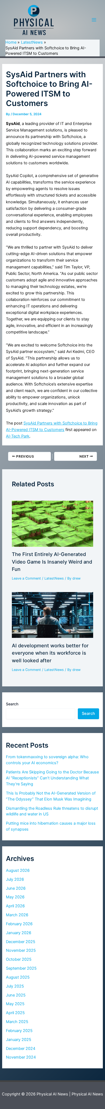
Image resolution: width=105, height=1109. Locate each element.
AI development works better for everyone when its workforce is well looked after (50, 652)
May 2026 (15, 897)
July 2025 (15, 986)
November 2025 (21, 950)
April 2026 (15, 906)
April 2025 (15, 1012)
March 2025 (17, 1021)
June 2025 (16, 995)
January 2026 (18, 932)
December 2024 (20, 1048)
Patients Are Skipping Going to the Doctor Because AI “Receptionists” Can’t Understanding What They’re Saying (52, 778)
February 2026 (19, 923)
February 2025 (19, 1030)
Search (12, 704)
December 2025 (20, 941)
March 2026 (17, 914)
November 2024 (21, 1057)
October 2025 (19, 959)
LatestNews (54, 578)
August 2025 (18, 977)
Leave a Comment (26, 578)
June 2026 (16, 888)
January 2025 (18, 1039)
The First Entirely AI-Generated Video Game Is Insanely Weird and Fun (52, 561)
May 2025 (15, 1003)
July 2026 (15, 879)
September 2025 (21, 968)
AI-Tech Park (17, 436)
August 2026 (18, 870)
